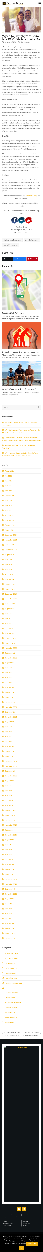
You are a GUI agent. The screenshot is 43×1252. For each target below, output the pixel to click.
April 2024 (9, 574)
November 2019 (11, 825)
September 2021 (11, 717)
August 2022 (9, 663)
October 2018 (10, 889)
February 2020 (10, 810)
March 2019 (9, 864)
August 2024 (9, 555)
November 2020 (11, 766)
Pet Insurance (10, 1012)
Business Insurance (11, 958)
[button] (40, 3)
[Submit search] (38, 407)
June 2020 (8, 791)
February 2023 (10, 638)
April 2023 (9, 628)
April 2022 (9, 682)
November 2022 (11, 648)
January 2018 (10, 933)
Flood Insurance (10, 973)
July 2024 (8, 559)
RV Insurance (9, 1022)
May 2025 (8, 510)
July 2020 (8, 786)
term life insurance (31, 240)
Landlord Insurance (11, 993)
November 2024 (11, 540)
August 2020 (9, 781)
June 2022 (8, 673)
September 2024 (11, 550)
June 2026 (8, 481)
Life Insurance (25, 42)
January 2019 (10, 874)
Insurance (8, 988)
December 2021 (11, 702)
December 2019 (11, 820)
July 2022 (8, 668)
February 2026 (10, 496)
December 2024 (11, 535)
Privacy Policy (7, 1225)
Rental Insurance (11, 1017)
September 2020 (11, 776)
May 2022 (8, 678)
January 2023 (10, 643)
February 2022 (10, 692)
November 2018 (11, 884)
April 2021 (9, 741)
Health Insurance (11, 978)
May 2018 (8, 913)
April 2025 (9, 515)
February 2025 (10, 525)
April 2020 (9, 800)
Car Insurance (10, 963)
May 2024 (8, 569)
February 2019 (10, 869)
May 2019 (8, 855)
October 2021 (10, 712)
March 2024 (9, 579)
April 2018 (9, 918)
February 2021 (10, 751)
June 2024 (8, 564)
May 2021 (8, 736)
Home (5, 1221)
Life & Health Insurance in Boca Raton (12, 1217)
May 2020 (8, 795)
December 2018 (11, 879)
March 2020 (9, 805)
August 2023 (9, 609)
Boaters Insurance (11, 953)
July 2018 (8, 904)
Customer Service (8, 1223)
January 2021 (10, 756)
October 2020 (10, 771)
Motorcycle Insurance (13, 1002)
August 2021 (9, 722)
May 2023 (8, 623)
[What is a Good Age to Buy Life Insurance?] (21, 373)
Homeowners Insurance (13, 983)
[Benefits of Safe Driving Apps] (21, 290)
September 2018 (11, 894)
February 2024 (10, 584)
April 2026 (9, 491)
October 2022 (10, 653)
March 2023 (9, 633)
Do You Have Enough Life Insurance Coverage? (20, 352)
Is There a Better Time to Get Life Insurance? (11, 1034)
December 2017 (11, 938)
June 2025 (8, 505)
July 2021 (8, 727)
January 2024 (10, 589)
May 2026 (8, 486)
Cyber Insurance (11, 968)
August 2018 (9, 899)
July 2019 (8, 845)
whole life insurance (11, 245)
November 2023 (11, 599)
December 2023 (11, 594)
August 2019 (9, 840)
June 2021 (8, 732)
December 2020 (11, 761)
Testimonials (26, 1223)
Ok (21, 1248)
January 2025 (10, 530)
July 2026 (8, 476)
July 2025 (8, 500)
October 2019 (10, 830)
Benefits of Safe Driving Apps (13, 313)
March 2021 (9, 746)
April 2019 (9, 859)
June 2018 (8, 909)
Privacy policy (32, 1244)
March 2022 (9, 687)
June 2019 (8, 850)
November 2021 (11, 707)
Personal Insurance (11, 1007)
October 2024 (10, 545)
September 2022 (11, 658)
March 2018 (9, 923)
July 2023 (8, 614)
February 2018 (10, 928)
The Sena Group (31, 196)
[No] (40, 1243)
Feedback (25, 1221)
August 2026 (9, 471)
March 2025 (9, 520)
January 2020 (10, 815)
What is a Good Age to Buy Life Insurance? (19, 389)
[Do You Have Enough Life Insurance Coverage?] (21, 335)
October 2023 (10, 604)
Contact (25, 1225)
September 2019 (11, 835)
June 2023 (8, 618)
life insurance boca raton (12, 240)
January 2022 (10, 697)
